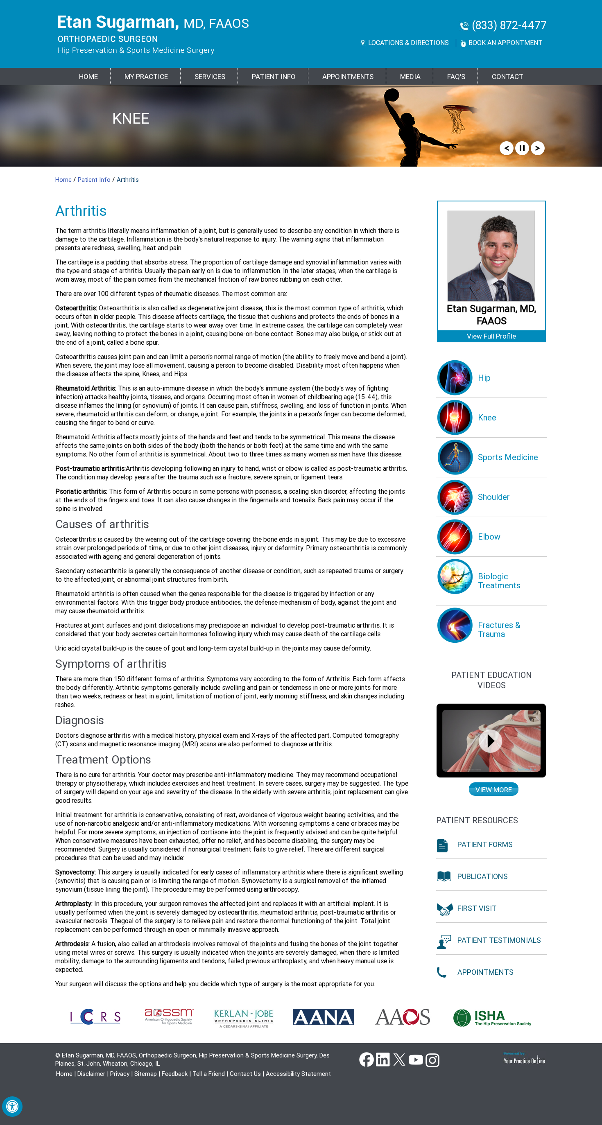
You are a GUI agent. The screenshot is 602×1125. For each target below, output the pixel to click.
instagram (432, 1059)
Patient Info (95, 179)
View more (493, 790)
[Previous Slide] (506, 148)
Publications (482, 876)
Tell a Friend (208, 1074)
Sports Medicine (146, 126)
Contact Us (245, 1074)
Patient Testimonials (499, 940)
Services (210, 76)
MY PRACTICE (146, 76)
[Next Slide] (538, 148)
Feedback (175, 1074)
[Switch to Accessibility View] (12, 1106)
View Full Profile (491, 336)
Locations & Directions (408, 43)
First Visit (477, 908)
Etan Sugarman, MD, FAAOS (491, 315)
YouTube (415, 1059)
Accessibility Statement (298, 1074)
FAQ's (456, 76)
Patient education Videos (491, 680)
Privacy (119, 1074)
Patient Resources (477, 820)
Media (410, 76)
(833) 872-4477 (509, 25)
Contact (507, 76)
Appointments (347, 76)
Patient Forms (485, 844)
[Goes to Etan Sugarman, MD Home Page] (153, 35)
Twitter (399, 1059)
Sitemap (145, 1074)
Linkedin (383, 1059)
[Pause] (522, 148)
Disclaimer (91, 1074)
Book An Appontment (505, 43)
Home (88, 76)
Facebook (366, 1059)
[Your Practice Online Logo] (524, 1058)
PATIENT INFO (274, 76)
